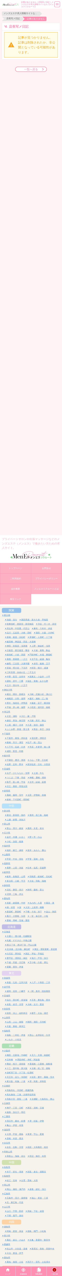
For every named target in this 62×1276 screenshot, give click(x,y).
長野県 (7, 863)
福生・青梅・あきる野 (37, 681)
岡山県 (7, 1185)
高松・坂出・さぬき (16, 1240)
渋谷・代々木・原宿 (47, 624)
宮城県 (7, 996)
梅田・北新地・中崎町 (17, 1055)
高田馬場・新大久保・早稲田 (34, 620)
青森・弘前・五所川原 (17, 982)
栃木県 (7, 755)
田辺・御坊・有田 (37, 1156)
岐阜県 (7, 872)
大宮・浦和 (12, 716)
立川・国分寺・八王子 (17, 685)
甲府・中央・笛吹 (15, 859)
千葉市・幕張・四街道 (17, 738)
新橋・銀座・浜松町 (16, 637)
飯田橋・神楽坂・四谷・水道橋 (21, 641)
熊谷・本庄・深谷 (42, 729)
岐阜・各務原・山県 (16, 876)
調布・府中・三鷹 (15, 681)
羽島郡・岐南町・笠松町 (40, 876)
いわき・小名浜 (14, 1039)
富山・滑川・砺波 (15, 828)
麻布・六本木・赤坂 (43, 628)
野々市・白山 (35, 837)
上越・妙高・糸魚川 (16, 819)
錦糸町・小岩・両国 (16, 655)
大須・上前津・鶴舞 (34, 907)
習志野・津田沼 (39, 738)
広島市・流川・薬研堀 (17, 1198)
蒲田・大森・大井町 (45, 633)
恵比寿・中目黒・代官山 (18, 628)
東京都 (7, 615)
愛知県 (7, 898)
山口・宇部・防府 (15, 1211)
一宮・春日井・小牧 (38, 916)
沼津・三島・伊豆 (15, 894)
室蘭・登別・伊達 (15, 967)
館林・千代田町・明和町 (18, 799)
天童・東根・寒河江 (16, 1026)
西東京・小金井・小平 (39, 676)
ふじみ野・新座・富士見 (18, 729)
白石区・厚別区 (14, 953)
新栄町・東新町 (14, 911)
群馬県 (7, 791)
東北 (11, 973)
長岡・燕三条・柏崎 (38, 815)
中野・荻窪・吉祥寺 (16, 676)
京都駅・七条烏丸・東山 (43, 1099)
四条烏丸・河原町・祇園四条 (20, 1090)
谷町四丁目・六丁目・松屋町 (20, 1072)
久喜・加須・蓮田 (35, 725)
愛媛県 (7, 1244)
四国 (11, 1221)
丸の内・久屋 (35, 903)
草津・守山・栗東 (35, 1134)
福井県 (7, 846)
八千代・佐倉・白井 (16, 747)
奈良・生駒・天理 (15, 1147)
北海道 (11, 926)
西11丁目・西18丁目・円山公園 (21, 945)
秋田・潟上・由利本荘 (17, 1013)
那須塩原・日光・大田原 (38, 764)
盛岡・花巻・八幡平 (16, 991)
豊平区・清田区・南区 (17, 958)
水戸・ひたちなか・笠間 (18, 773)
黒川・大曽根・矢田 (16, 916)
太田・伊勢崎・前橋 (36, 795)
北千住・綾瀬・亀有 (41, 659)
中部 (11, 805)
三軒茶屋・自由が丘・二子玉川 (21, 672)
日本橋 (10, 1059)
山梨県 (7, 854)
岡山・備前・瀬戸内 (16, 1189)
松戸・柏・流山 (34, 742)
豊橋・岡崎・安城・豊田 (18, 920)
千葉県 (7, 734)
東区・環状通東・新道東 (45, 949)
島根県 (7, 1176)
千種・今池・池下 (33, 911)
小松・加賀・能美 (15, 841)
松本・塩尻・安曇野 (36, 868)
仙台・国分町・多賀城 (17, 1000)
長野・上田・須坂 (15, 868)
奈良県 (7, 1143)
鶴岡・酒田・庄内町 (36, 1022)
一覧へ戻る (31, 69)
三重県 (7, 1116)
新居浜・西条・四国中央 (43, 1249)
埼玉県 (7, 712)
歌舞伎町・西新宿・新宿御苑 (20, 624)
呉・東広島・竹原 (15, 1202)
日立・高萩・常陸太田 (17, 786)
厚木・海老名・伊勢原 (17, 703)
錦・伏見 (11, 907)
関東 (11, 610)
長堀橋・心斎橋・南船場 (40, 1064)
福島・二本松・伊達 (16, 1035)
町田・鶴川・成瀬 (40, 668)
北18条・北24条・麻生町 (18, 949)
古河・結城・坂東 (37, 782)
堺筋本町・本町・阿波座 (28, 1059)
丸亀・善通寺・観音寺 (39, 1240)
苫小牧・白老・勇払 (38, 962)
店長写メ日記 (13, 18)
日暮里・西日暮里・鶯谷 (18, 650)
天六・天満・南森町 (41, 1055)
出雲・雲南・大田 (29, 1180)
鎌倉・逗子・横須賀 (41, 703)
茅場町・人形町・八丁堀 (40, 637)
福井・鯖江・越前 (15, 850)
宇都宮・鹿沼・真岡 (16, 760)
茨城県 (7, 769)
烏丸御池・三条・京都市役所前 (21, 1094)
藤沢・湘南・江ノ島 (38, 698)
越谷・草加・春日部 (16, 720)
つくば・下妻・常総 (16, 777)
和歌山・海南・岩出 (16, 1156)
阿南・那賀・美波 (15, 1231)
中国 (11, 1162)
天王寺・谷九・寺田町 (17, 1077)
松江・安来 (12, 1180)
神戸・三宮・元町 (15, 1108)
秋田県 (7, 1009)
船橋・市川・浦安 (15, 742)
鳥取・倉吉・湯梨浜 (36, 1172)
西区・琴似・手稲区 (34, 953)
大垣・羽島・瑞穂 (37, 881)
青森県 (7, 978)
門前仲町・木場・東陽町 (40, 655)
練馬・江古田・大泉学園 (18, 663)
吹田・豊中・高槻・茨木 (43, 1077)
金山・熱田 (51, 911)
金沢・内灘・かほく (16, 837)
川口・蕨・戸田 (28, 716)
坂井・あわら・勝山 (36, 850)
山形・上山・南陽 (15, 1022)
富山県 (7, 824)
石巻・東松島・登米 (41, 1000)
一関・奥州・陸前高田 (39, 991)
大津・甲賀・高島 (15, 1134)
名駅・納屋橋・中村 (16, 903)
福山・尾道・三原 (40, 1198)
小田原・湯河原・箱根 (39, 707)
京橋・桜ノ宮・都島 (41, 1068)
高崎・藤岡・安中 (15, 795)
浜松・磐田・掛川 (15, 890)
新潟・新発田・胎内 (16, 815)
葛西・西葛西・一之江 (17, 659)
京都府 (7, 1086)
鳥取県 (7, 1167)
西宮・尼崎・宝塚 (35, 1108)
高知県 (7, 1257)
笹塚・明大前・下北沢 (17, 668)
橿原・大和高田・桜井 (37, 1147)
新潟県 (7, 811)
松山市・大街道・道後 (17, 1249)
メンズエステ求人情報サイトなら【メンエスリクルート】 (21, 13)
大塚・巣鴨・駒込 (42, 650)
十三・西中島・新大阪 (17, 1068)
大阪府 (7, 1051)
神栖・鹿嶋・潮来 (37, 777)
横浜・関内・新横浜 (16, 694)
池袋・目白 (12, 620)
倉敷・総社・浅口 (37, 1189)
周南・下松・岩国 (35, 1211)
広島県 (7, 1194)
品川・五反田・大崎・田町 (19, 633)
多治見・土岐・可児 (16, 881)
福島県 (7, 1031)
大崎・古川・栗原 (35, 1004)
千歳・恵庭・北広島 (16, 962)
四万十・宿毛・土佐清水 (38, 1262)
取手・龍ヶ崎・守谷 (16, 782)
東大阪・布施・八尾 (16, 1081)
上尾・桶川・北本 (15, 725)
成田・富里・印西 (15, 751)
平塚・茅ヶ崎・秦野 (16, 707)
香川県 (7, 1236)
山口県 (7, 1207)
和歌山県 (8, 1152)
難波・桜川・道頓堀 (16, 1064)
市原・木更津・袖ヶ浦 (39, 747)
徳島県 (7, 1227)
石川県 (7, 833)
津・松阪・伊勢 (36, 1121)
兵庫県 (7, 1103)
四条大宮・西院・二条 (17, 1099)
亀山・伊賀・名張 (15, 1125)
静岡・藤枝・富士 (35, 890)
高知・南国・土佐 (15, 1262)
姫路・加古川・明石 (16, 1112)
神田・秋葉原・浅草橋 (17, 646)
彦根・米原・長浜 (15, 1138)
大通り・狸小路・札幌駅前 (19, 936)
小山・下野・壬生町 (38, 760)
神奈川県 (8, 690)
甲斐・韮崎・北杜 (35, 859)
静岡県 (7, 885)
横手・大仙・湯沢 (40, 1013)
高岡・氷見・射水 (35, 828)
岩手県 (7, 987)
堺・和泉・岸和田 (37, 1081)
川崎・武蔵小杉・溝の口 (40, 694)
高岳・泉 (50, 903)
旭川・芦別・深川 (40, 958)
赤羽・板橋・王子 (42, 663)
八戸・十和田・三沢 (41, 982)
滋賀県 (7, 1130)
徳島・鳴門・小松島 (36, 1231)
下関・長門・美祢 (15, 1215)
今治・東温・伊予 (15, 1253)
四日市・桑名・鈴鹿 (16, 1121)
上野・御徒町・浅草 (41, 646)
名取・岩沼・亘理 (15, 1004)
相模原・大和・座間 (16, 698)
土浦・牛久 (39, 773)
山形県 (7, 1017)
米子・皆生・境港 (15, 1172)
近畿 (11, 1045)
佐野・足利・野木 (15, 764)
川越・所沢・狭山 (37, 720)
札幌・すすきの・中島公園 (19, 940)
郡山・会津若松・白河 (39, 1035)
